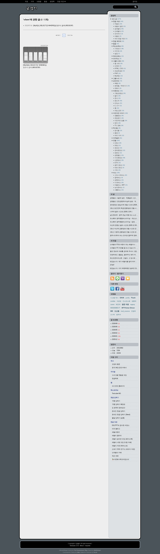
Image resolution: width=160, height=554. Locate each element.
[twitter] (112, 290)
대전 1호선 (119, 168)
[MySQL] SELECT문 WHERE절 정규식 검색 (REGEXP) (53, 25)
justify (128, 298)
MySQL (118, 76)
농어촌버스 (119, 187)
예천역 (118, 304)
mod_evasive (125, 311)
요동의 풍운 (116, 364)
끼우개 (118, 51)
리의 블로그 (116, 429)
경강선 (118, 148)
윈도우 (118, 101)
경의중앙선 (120, 150)
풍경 (117, 133)
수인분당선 (120, 158)
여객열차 (117, 138)
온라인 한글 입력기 (118, 411)
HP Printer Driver (128, 308)
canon (112, 304)
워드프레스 (118, 56)
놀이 (117, 96)
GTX (117, 163)
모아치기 (118, 34)
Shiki (78, 552)
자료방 (119, 301)
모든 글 (116, 19)
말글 (116, 44)
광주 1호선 (119, 165)
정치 (117, 123)
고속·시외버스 (121, 175)
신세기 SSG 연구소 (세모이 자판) (123, 449)
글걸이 (78, 543)
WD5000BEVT (115, 308)
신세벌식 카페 (117, 452)
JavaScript (119, 71)
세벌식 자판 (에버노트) (120, 446)
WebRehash (97, 550)
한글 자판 (118, 21)
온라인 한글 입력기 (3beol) (121, 414)
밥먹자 (118, 314)
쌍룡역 (134, 301)
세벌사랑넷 (116, 432)
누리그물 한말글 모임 (119, 375)
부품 (117, 83)
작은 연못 (115, 456)
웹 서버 (118, 63)
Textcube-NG (116, 393)
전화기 (118, 88)
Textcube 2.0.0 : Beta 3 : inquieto (80, 545)
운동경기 (119, 118)
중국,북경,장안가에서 (119, 367)
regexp (132, 304)
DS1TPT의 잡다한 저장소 (120, 425)
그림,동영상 (120, 93)
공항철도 (119, 155)
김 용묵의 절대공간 (118, 408)
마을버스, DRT (121, 185)
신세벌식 (119, 31)
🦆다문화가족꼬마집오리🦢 (121, 459)
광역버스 (118, 177)
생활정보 (119, 116)
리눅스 (118, 103)
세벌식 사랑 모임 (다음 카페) (122, 442)
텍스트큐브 (118, 46)
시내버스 (119, 182)
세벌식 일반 (120, 26)
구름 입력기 (116, 401)
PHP (117, 73)
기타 (117, 170)
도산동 (116, 311)
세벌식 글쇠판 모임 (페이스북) (122, 439)
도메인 (118, 66)
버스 (116, 173)
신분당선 (119, 160)
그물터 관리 (118, 61)
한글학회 (115, 378)
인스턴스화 (126, 301)
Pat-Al (95, 552)
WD (111, 311)
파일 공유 (119, 110)
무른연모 (117, 91)
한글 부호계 (118, 41)
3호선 (117, 145)
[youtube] (122, 290)
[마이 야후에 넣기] (123, 280)
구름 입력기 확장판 (118, 404)
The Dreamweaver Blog (80, 550)
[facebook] (117, 290)
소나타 (112, 314)
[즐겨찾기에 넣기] (128, 280)
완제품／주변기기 (122, 86)
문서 (117, 98)
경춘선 (118, 153)
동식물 (118, 130)
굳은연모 (117, 81)
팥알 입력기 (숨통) (118, 418)
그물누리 (117, 78)
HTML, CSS (120, 68)
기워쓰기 (119, 49)
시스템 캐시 (114, 298)
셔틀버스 (119, 190)
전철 (116, 140)
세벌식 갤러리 (117, 435)
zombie (112, 301)
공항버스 (119, 180)
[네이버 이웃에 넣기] (117, 280)
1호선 (118, 143)
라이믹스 (117, 58)
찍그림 (116, 128)
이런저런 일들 (121, 120)
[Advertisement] (124, 500)
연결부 (133, 311)
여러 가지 (119, 135)
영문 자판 (125, 304)
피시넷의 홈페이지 (118, 386)
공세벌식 (119, 29)
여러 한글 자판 (121, 39)
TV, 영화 (119, 125)
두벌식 (118, 24)
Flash (133, 298)
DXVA (122, 298)
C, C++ (118, 106)
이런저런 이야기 (120, 113)
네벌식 (118, 36)
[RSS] (112, 280)
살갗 (117, 53)
